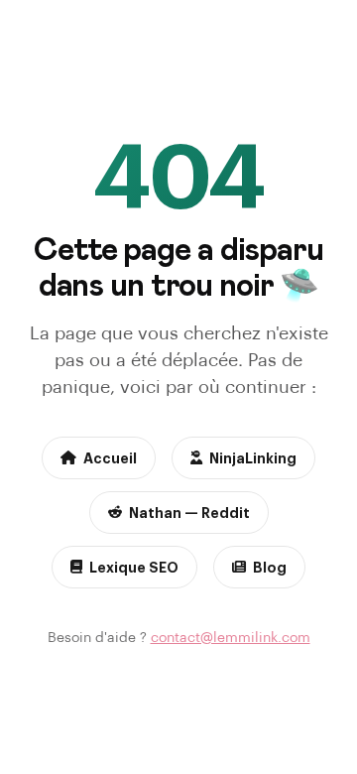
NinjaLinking (253, 457)
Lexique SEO (133, 567)
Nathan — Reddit (189, 512)
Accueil (110, 457)
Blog (270, 567)
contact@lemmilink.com (230, 636)
